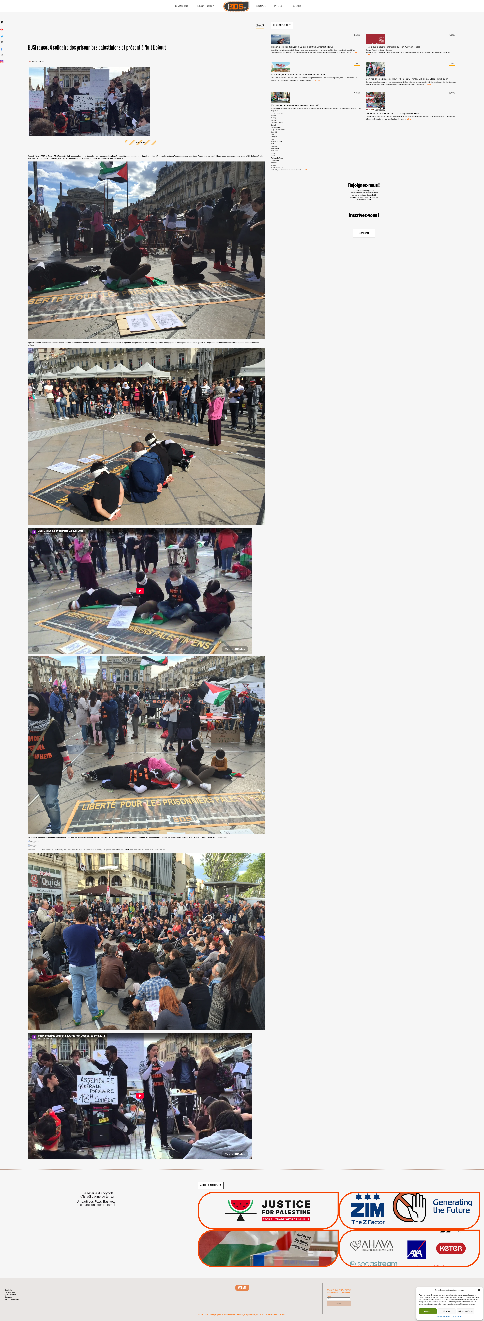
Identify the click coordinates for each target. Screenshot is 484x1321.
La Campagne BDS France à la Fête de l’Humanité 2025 (298, 75)
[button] (479, 1290)
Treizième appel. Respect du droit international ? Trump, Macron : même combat (409, 1203)
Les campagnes (261, 6)
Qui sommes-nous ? (182, 6)
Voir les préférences (466, 1311)
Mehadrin (406, 1256)
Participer (278, 6)
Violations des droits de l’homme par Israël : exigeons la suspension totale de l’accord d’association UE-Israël (268, 1207)
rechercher (297, 6)
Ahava (413, 1240)
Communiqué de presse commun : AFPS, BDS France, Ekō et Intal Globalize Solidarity (407, 79)
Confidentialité (457, 1316)
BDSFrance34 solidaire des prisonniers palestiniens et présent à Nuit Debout (97, 47)
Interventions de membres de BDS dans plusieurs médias (393, 113)
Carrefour (407, 1247)
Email (329, 1296)
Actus (264, 1226)
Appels (263, 1223)
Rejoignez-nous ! (364, 185)
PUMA (413, 1256)
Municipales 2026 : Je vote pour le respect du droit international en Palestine (268, 1241)
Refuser (446, 1311)
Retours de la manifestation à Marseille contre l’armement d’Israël (302, 47)
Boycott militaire (409, 1221)
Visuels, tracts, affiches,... (409, 1263)
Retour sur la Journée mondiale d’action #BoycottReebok (393, 47)
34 (30, 61)
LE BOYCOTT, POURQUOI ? (206, 6)
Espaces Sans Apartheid (268, 1255)
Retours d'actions (38, 61)
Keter (409, 1250)
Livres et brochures (409, 1253)
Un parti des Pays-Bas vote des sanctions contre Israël (96, 1203)
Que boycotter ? (409, 1233)
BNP (408, 1243)
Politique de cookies (443, 1316)
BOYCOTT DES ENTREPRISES (409, 1217)
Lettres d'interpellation (409, 1224)
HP (414, 1247)
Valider (338, 1304)
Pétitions (272, 1226)
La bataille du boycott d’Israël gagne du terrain (95, 1194)
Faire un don (364, 233)
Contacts (8, 1297)
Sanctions (272, 1223)
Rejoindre (8, 1290)
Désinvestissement (418, 1237)
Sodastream (409, 1259)
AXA (403, 1243)
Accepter (428, 1311)
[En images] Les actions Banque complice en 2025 (295, 105)
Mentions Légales (12, 1299)
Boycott (404, 1237)
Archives (242, 1288)
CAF (414, 1243)
